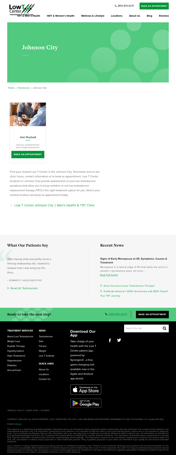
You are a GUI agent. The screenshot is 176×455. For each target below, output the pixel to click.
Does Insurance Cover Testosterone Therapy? (129, 285)
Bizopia (19, 424)
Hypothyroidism (15, 351)
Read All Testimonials (24, 288)
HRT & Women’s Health (60, 16)
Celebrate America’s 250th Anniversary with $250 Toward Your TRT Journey (134, 293)
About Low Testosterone (20, 336)
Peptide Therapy (16, 346)
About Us (134, 16)
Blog (149, 16)
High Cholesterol (16, 356)
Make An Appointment (154, 6)
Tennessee (23, 87)
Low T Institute (46, 356)
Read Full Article (109, 275)
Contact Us (45, 379)
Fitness (43, 346)
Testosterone (46, 336)
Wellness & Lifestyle (92, 16)
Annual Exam (14, 370)
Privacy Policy (16, 410)
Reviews (164, 16)
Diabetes (12, 365)
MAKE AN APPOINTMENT (28, 154)
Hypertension (14, 360)
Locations (116, 16)
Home (11, 87)
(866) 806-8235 (126, 6)
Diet (41, 341)
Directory (32, 410)
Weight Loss (13, 341)
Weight (42, 351)
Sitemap (45, 410)
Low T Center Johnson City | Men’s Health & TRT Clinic (54, 205)
